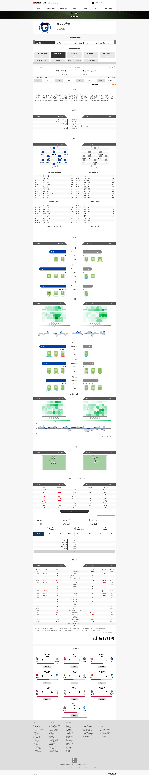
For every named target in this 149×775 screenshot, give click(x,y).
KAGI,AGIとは (102, 730)
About (96, 8)
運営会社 (81, 764)
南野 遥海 (46, 222)
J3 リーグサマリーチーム (88, 733)
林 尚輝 (86, 180)
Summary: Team (50, 8)
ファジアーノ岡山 (36, 747)
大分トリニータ (52, 750)
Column (85, 8)
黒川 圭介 (46, 182)
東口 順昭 (46, 176)
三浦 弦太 (46, 207)
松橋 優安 (87, 193)
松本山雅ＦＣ (69, 730)
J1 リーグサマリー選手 (88, 726)
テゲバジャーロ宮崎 (53, 751)
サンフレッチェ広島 (37, 748)
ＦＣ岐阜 (68, 734)
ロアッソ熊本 (69, 748)
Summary (85, 722)
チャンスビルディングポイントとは (106, 515)
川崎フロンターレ (36, 736)
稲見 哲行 (87, 211)
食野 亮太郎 (46, 218)
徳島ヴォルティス (53, 746)
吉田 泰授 (87, 209)
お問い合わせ (86, 764)
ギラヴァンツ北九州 (70, 747)
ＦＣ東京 (34, 732)
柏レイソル (35, 730)
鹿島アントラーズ (36, 725)
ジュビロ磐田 (52, 743)
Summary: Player (62, 8)
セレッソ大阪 (35, 744)
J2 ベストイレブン (87, 732)
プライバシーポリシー (73, 764)
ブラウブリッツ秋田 (53, 729)
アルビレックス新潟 (53, 740)
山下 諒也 (46, 195)
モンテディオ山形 (53, 730)
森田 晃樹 (87, 189)
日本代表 (101, 726)
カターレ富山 (52, 741)
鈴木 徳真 (46, 211)
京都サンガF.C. (36, 741)
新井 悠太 (87, 191)
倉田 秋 (45, 187)
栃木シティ (51, 733)
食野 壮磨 (87, 214)
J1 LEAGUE (35, 722)
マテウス (86, 176)
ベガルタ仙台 (52, 727)
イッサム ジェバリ (48, 193)
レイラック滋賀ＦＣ (70, 736)
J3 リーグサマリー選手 (88, 734)
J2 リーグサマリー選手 (88, 730)
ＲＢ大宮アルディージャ (54, 734)
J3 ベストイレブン (87, 736)
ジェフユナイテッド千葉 (38, 729)
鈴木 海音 (87, 178)
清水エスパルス (36, 739)
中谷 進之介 (46, 184)
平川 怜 (86, 187)
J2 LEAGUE (51, 722)
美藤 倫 (45, 191)
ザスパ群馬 (68, 727)
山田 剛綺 (87, 216)
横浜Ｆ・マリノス (36, 737)
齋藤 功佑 (87, 197)
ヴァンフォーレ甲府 (53, 739)
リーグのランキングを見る (74, 511)
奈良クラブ (68, 739)
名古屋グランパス (36, 740)
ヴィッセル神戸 (36, 746)
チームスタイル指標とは (105, 733)
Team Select (108, 8)
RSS (114, 84)
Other (101, 722)
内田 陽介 (87, 184)
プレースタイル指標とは (105, 732)
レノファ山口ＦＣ (70, 741)
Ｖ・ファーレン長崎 (37, 751)
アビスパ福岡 (35, 750)
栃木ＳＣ (68, 726)
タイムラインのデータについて (107, 436)
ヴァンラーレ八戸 (53, 726)
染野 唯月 (87, 195)
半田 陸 (45, 180)
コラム (101, 725)
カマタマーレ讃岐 (70, 743)
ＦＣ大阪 (68, 737)
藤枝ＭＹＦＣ (52, 744)
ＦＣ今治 (51, 747)
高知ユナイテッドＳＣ (70, 746)
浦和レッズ (35, 727)
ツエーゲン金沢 (69, 733)
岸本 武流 (46, 209)
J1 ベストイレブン (87, 727)
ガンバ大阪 (61, 71)
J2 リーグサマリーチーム (88, 729)
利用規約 (62, 764)
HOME (39, 8)
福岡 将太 (46, 178)
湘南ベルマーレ (52, 737)
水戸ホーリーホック (37, 726)
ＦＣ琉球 (68, 751)
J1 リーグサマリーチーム (88, 725)
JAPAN (74, 8)
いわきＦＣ (51, 732)
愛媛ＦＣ (68, 744)
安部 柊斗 (46, 189)
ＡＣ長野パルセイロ (70, 732)
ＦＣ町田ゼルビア (36, 734)
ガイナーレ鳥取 (69, 740)
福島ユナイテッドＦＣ (70, 725)
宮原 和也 (87, 182)
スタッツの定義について (109, 632)
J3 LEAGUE (68, 722)
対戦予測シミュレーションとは (106, 734)
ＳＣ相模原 (68, 729)
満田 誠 (45, 197)
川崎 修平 (87, 220)
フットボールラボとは (104, 727)
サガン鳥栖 (51, 748)
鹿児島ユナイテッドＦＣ (71, 750)
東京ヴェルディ (90, 71)
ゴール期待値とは (103, 736)
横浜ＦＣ (51, 736)
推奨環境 (66, 764)
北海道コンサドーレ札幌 (54, 725)
